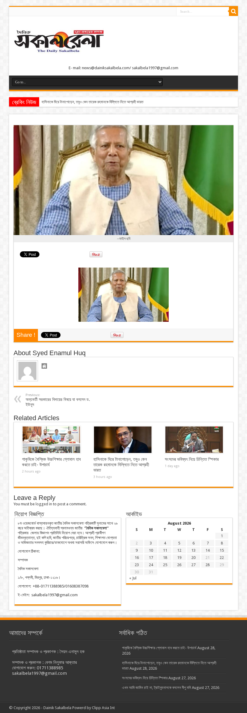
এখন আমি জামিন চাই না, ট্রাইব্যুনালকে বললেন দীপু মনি (156, 687)
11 (165, 550)
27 (193, 565)
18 (165, 557)
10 (151, 550)
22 (222, 557)
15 (222, 550)
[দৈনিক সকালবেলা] (123, 42)
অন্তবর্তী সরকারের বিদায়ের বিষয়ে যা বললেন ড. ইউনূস (58, 400)
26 (179, 565)
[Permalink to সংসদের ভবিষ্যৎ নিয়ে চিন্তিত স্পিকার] (194, 439)
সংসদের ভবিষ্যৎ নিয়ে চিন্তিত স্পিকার (192, 459)
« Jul (132, 578)
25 (165, 565)
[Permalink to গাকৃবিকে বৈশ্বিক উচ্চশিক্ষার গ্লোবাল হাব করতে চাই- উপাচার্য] (51, 439)
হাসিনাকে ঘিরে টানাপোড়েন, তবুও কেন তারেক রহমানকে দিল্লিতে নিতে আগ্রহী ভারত (92, 102)
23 (137, 565)
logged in (44, 504)
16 (137, 557)
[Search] (233, 11)
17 (151, 557)
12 (179, 550)
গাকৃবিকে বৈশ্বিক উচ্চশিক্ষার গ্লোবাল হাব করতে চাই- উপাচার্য (159, 648)
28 (207, 565)
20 (193, 557)
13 (193, 550)
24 (151, 565)
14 (207, 550)
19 (179, 557)
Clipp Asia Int (103, 707)
